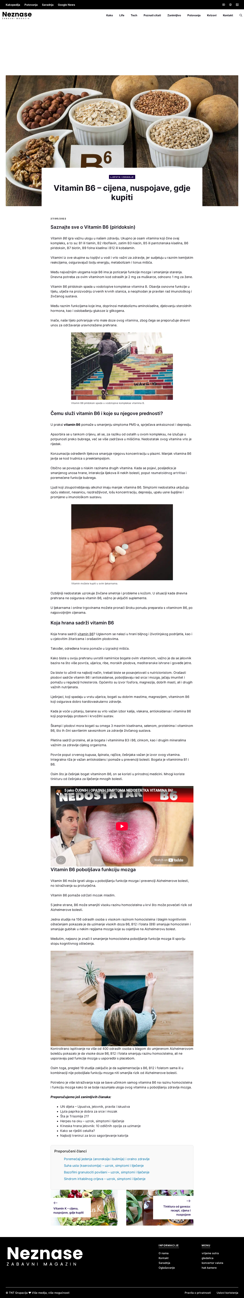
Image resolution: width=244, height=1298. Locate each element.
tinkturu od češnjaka (66, 779)
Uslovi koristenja (227, 1292)
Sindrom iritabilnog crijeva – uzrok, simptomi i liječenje (104, 1179)
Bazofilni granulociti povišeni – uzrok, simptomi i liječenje (106, 1172)
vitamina (131, 320)
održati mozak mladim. (97, 895)
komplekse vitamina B (130, 286)
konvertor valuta (212, 1263)
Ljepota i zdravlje (122, 177)
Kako (109, 15)
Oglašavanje (167, 1267)
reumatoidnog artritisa (168, 473)
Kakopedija (13, 4)
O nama (164, 1253)
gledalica (207, 1258)
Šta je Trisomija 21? (74, 1116)
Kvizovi (211, 15)
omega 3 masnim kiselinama (121, 726)
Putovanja (31, 4)
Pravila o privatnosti (198, 1292)
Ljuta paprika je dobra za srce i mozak (88, 1111)
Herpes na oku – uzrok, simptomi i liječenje (92, 1121)
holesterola (88, 682)
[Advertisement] (122, 48)
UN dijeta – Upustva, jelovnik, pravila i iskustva (95, 1106)
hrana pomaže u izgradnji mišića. (104, 648)
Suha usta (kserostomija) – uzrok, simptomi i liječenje (104, 1165)
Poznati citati (152, 15)
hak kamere (209, 1267)
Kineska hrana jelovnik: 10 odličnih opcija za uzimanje (100, 1126)
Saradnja (48, 4)
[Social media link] (223, 4)
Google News (66, 4)
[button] (239, 15)
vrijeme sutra (210, 1253)
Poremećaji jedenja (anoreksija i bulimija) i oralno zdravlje (107, 1159)
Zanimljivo (174, 15)
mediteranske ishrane (153, 663)
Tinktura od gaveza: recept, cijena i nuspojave (177, 1210)
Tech (134, 15)
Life (121, 15)
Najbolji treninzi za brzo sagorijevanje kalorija (94, 1135)
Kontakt (228, 15)
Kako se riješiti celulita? (77, 1131)
